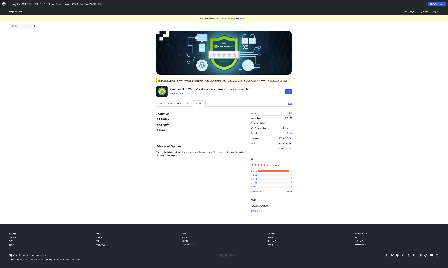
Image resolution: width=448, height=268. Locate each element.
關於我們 (12, 234)
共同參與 (271, 234)
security (288, 148)
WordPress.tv (188, 245)
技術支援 (185, 237)
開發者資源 (186, 241)
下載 (288, 91)
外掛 (97, 241)
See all (289, 191)
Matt (357, 237)
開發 (188, 103)
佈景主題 (99, 237)
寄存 (11, 241)
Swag (271, 245)
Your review (256, 191)
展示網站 (99, 234)
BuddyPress (360, 245)
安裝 (179, 103)
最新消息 (12, 237)
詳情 (161, 103)
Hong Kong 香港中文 (39, 255)
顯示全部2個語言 (285, 138)
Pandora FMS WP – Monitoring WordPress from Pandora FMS (210, 89)
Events (271, 237)
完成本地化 (242, 18)
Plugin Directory (15, 12)
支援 (290, 103)
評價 (170, 103)
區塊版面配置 (100, 245)
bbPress (359, 241)
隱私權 (11, 245)
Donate (272, 241)
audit (279, 143)
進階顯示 (199, 103)
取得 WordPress (436, 4)
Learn (184, 234)
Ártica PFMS (177, 93)
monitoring (287, 143)
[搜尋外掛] (34, 26)
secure (280, 148)
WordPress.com (362, 234)
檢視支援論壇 (256, 211)
